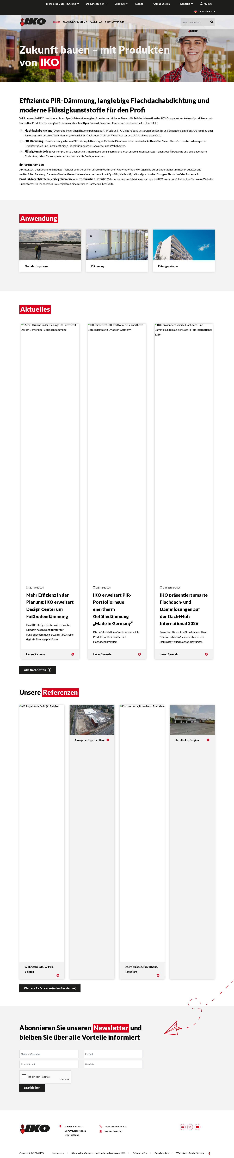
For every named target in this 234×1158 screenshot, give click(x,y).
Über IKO (120, 3)
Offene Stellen (161, 3)
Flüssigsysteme (114, 22)
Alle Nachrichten (35, 670)
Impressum (58, 1153)
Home (56, 22)
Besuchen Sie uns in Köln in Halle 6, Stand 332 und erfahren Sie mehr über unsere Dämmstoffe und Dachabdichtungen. (184, 614)
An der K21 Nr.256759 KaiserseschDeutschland (75, 1130)
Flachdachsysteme (75, 22)
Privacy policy (140, 1153)
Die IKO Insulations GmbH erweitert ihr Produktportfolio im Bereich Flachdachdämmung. (116, 614)
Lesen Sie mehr (35, 654)
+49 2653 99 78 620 (116, 1126)
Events (139, 3)
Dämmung (95, 22)
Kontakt (185, 3)
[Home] (33, 22)
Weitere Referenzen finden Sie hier (47, 988)
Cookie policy (162, 1153)
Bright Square (196, 1153)
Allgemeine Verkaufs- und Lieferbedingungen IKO (98, 1153)
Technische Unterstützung (61, 3)
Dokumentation (95, 3)
